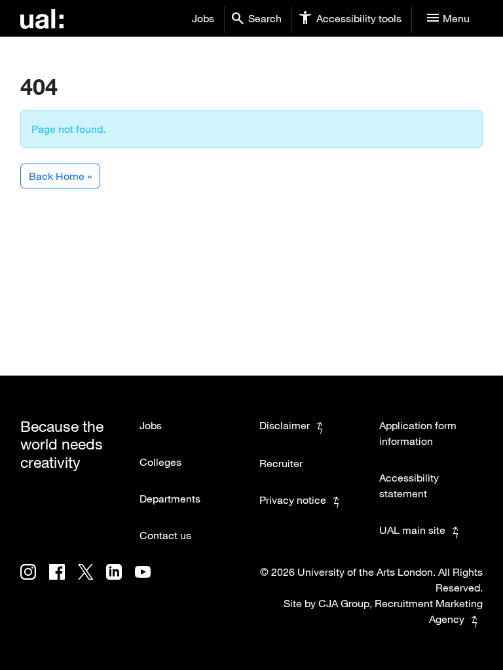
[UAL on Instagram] (34, 581)
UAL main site (412, 530)
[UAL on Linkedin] (120, 581)
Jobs (203, 18)
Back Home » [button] (60, 176)
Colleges (160, 461)
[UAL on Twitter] (92, 581)
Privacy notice (292, 499)
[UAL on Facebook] (63, 581)
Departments (170, 498)
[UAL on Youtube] (148, 581)
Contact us (165, 535)
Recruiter (281, 463)
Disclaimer (284, 425)
